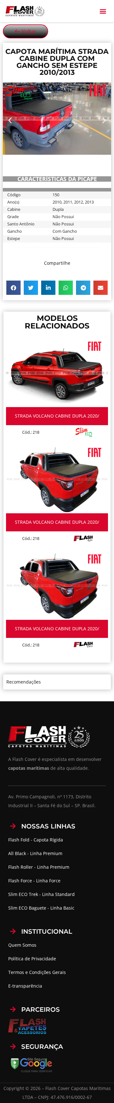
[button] (103, 11)
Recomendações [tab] (23, 682)
